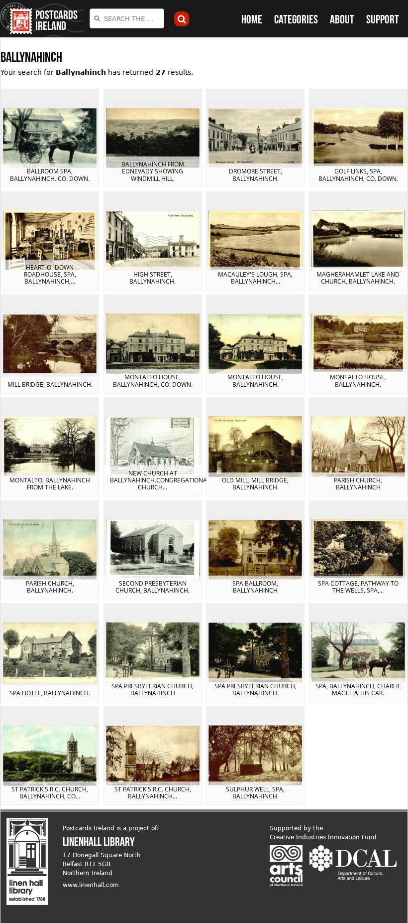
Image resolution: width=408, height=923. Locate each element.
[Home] (16, 18)
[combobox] (127, 18)
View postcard (50, 138)
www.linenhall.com (91, 885)
